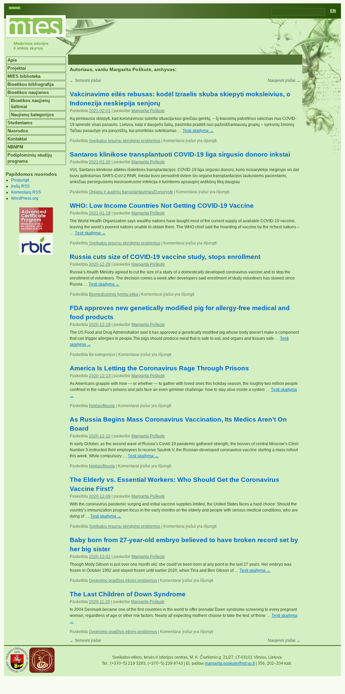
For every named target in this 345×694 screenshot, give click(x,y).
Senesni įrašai (85, 80)
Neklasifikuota (102, 405)
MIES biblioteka (23, 76)
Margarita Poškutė (130, 69)
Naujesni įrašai (284, 80)
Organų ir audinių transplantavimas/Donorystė (131, 192)
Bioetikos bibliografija (30, 84)
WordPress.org (24, 198)
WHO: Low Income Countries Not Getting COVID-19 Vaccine (162, 205)
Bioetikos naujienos (28, 92)
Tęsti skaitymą (198, 130)
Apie (12, 60)
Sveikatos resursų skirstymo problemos (124, 140)
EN (333, 10)
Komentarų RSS (26, 192)
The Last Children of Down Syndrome (128, 594)
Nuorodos (17, 130)
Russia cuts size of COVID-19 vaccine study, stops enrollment (165, 256)
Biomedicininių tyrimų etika (113, 294)
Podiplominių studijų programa (29, 158)
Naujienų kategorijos (32, 114)
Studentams (19, 122)
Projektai (16, 68)
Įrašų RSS (20, 186)
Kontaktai (17, 138)
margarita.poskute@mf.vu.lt (230, 663)
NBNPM (15, 147)
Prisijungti (20, 180)
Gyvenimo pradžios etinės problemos (123, 580)
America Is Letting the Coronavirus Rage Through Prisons (159, 368)
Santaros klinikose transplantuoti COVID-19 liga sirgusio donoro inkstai (180, 154)
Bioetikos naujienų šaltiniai (30, 103)
